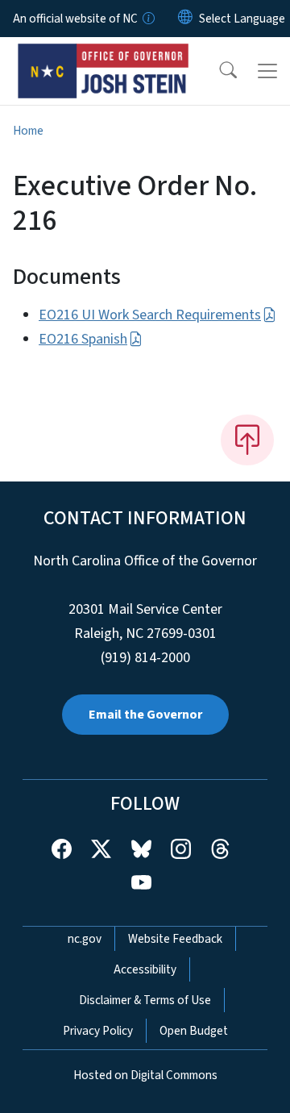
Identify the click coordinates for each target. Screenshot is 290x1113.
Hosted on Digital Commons (145, 1075)
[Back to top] (247, 440)
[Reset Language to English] (185, 18)
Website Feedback (175, 939)
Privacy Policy (98, 1031)
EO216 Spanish (83, 339)
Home (28, 131)
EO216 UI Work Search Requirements (150, 315)
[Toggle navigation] (267, 71)
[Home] (103, 55)
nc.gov (85, 939)
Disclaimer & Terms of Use (145, 1000)
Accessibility (145, 969)
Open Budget (194, 1031)
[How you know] (147, 18)
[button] (217, 71)
